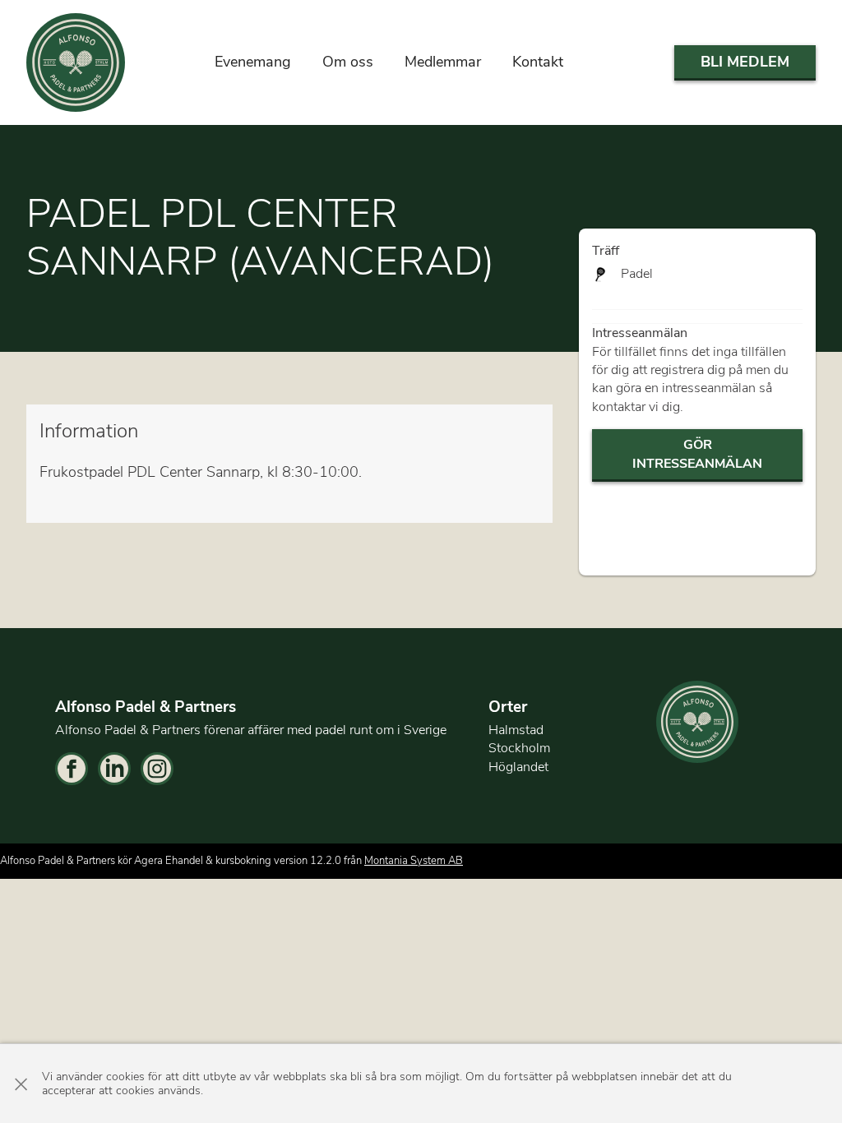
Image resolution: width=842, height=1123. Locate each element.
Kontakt (537, 62)
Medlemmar (443, 62)
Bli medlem (745, 62)
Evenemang (253, 62)
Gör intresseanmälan (697, 454)
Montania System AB (413, 860)
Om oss (347, 62)
